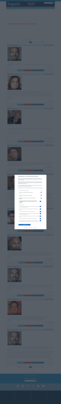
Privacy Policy (35, 227)
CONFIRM (24, 224)
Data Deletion (26, 227)
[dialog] (30, 202)
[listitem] (30, 190)
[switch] (41, 192)
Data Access (30, 227)
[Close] (45, 176)
